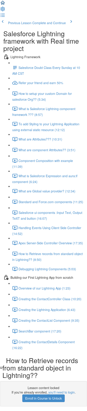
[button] (2, 4)
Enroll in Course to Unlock (43, 398)
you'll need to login (61, 392)
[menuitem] (2, 10)
